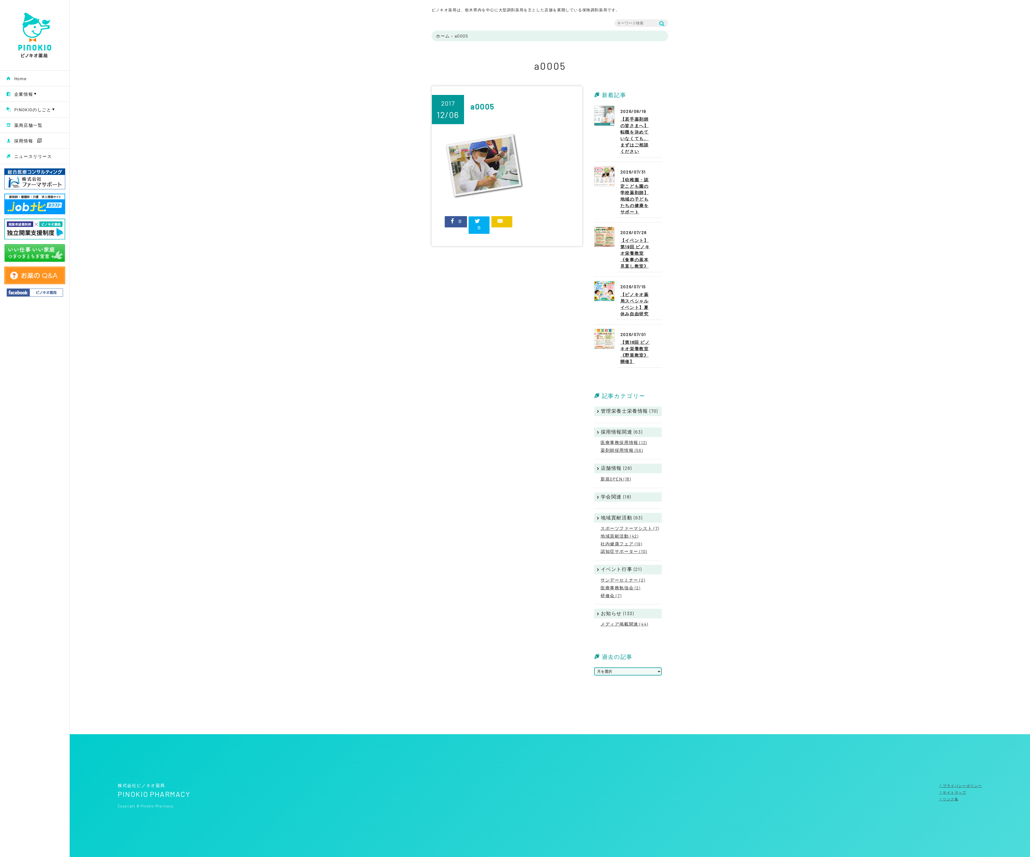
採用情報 (23, 140)
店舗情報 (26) (616, 468)
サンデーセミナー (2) (623, 579)
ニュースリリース (33, 156)
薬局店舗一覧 (28, 125)
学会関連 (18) (616, 497)
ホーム (443, 35)
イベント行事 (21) (621, 569)
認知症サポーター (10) (624, 551)
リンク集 (950, 799)
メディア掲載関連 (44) (624, 623)
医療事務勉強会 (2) (621, 587)
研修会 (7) (611, 595)
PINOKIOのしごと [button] (33, 109)
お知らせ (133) (617, 613)
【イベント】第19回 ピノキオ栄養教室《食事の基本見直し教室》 (635, 253)
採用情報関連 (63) (622, 432)
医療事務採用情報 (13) (624, 442)
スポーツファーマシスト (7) (630, 528)
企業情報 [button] (23, 94)
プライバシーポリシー (962, 786)
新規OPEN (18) (616, 478)
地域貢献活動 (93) (622, 517)
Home (20, 78)
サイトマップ (954, 792)
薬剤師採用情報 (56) (622, 450)
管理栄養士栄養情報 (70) (629, 411)
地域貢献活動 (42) (620, 535)
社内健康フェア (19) (621, 543)
